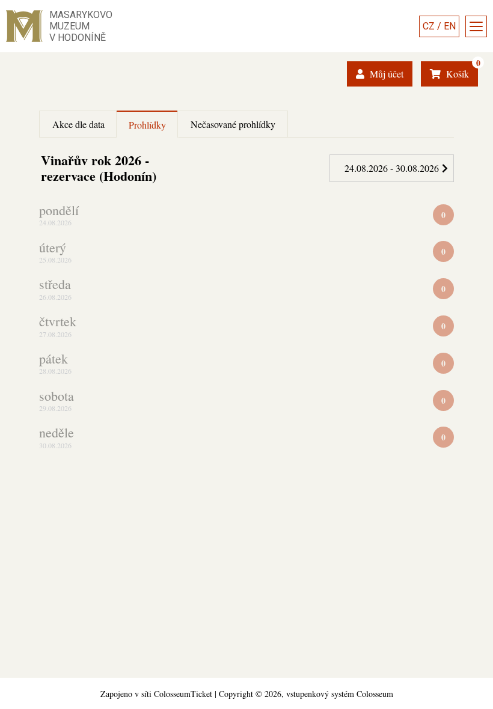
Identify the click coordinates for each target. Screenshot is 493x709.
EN (450, 26)
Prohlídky (147, 124)
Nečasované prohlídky (233, 124)
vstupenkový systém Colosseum (339, 693)
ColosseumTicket (183, 693)
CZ (429, 26)
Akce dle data (78, 124)
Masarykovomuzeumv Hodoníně (80, 26)
